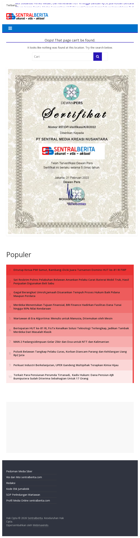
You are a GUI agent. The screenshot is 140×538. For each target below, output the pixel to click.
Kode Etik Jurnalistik (17, 489)
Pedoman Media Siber (19, 471)
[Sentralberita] (27, 13)
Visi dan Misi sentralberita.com (24, 477)
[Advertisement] (70, 427)
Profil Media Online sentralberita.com (28, 500)
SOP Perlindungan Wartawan (23, 494)
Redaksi (10, 483)
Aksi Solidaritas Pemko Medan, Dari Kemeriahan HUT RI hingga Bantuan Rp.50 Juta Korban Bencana (74, 5)
